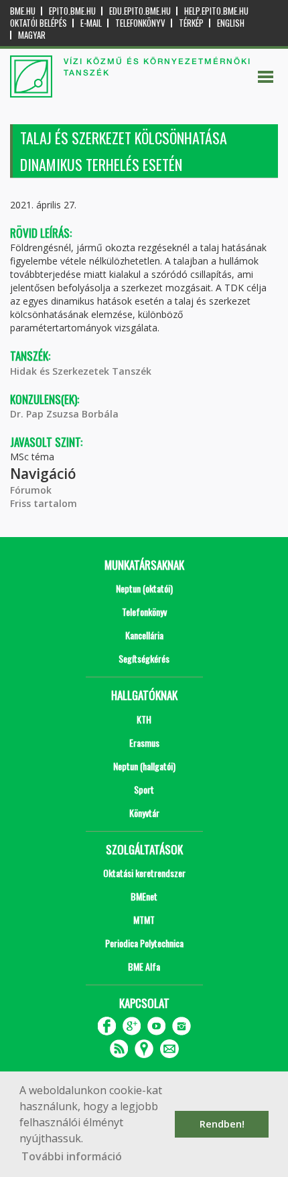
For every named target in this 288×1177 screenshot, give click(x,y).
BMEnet (144, 896)
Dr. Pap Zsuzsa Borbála (64, 413)
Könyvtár (144, 813)
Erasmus (144, 742)
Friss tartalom (43, 503)
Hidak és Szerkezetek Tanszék (80, 371)
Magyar (32, 35)
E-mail (91, 23)
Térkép (191, 23)
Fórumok (31, 490)
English (230, 23)
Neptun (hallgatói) (144, 766)
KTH (144, 719)
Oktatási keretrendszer (144, 873)
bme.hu (22, 11)
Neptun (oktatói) (144, 588)
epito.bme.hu (72, 11)
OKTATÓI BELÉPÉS (38, 23)
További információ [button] (71, 1156)
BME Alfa (144, 966)
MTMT (144, 919)
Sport (144, 789)
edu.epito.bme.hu (140, 11)
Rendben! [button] (222, 1124)
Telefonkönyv (140, 23)
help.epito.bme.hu (216, 11)
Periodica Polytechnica (144, 943)
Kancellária (144, 635)
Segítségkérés (144, 658)
